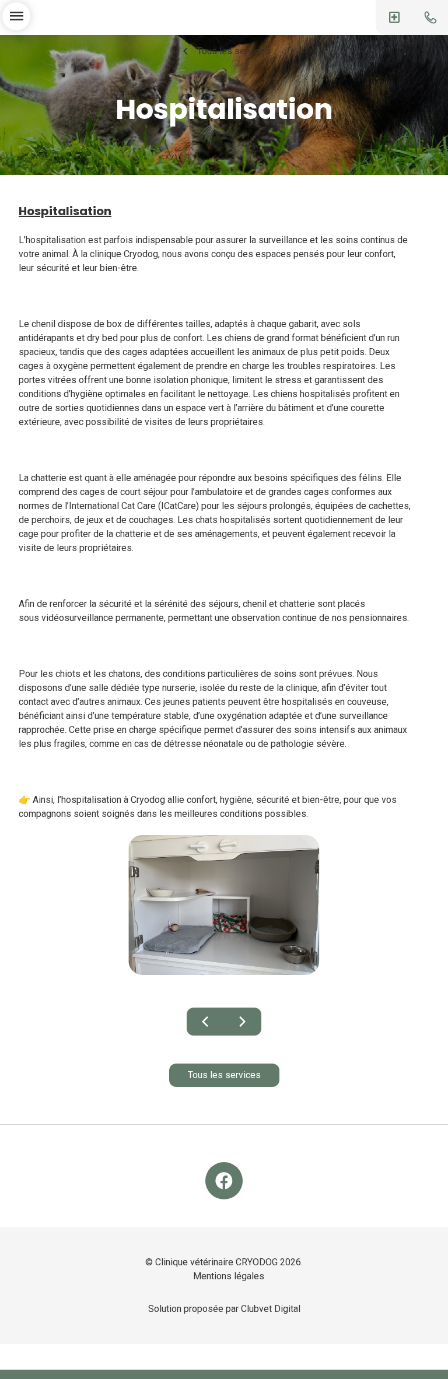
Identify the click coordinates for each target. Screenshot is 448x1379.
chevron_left (205, 1021)
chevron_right (242, 1021)
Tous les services (224, 51)
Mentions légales (228, 1276)
